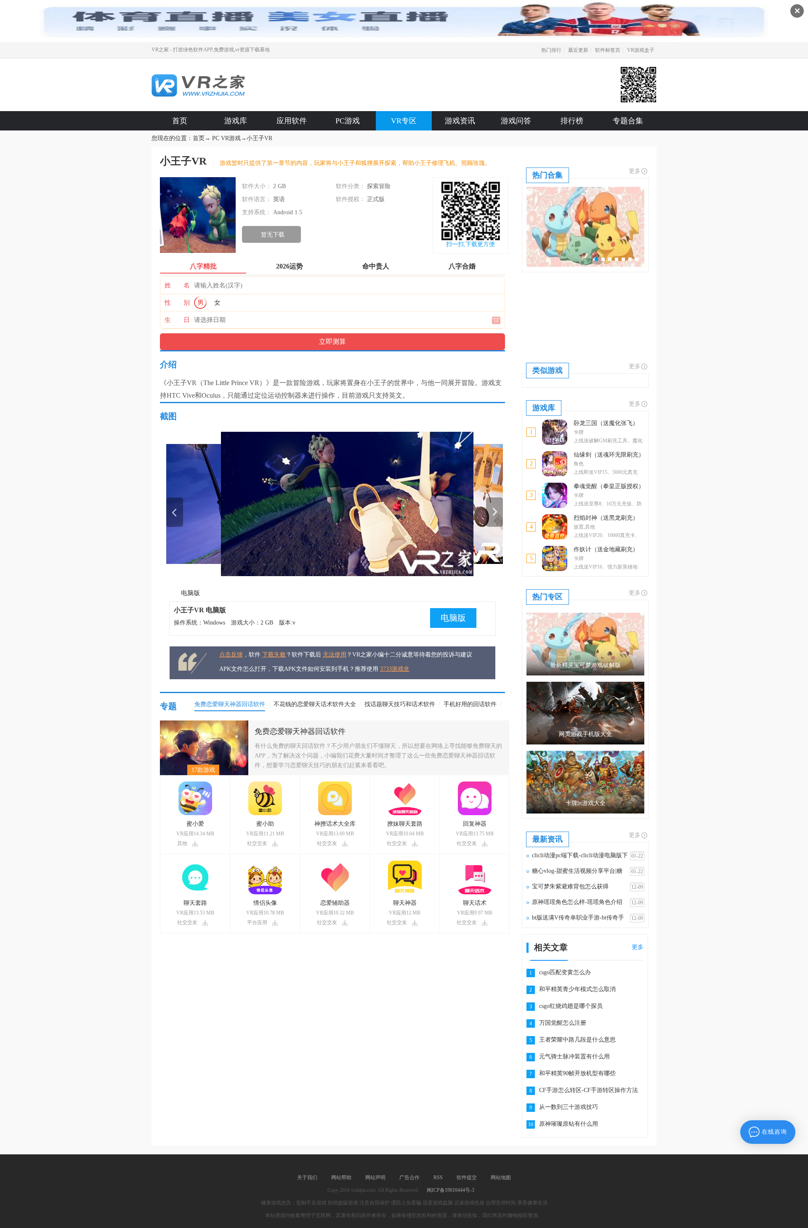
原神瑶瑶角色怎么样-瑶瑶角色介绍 (577, 902)
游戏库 (235, 121)
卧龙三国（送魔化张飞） (606, 423)
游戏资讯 (460, 121)
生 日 (177, 319)
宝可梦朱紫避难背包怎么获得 (570, 886)
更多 (635, 171)
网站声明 (375, 1177)
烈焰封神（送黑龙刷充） (606, 518)
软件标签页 (607, 50)
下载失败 (274, 654)
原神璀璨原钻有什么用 (568, 1124)
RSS (438, 1177)
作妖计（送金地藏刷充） (606, 549)
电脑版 (190, 593)
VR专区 (404, 121)
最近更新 (578, 50)
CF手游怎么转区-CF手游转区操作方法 (588, 1090)
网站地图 (501, 1177)
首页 (179, 121)
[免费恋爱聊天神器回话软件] (204, 723)
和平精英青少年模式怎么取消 (577, 989)
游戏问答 (516, 121)
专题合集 (628, 121)
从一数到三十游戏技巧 (568, 1107)
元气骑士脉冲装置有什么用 (574, 1056)
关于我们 (307, 1177)
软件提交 (467, 1177)
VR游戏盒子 (640, 50)
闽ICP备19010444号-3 (450, 1190)
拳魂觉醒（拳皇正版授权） (609, 486)
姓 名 (177, 285)
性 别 (177, 302)
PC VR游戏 (226, 138)
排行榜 (572, 121)
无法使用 (334, 654)
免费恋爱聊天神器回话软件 (300, 731)
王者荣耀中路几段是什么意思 (577, 1040)
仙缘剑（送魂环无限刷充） (609, 455)
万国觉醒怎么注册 (562, 1023)
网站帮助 (341, 1177)
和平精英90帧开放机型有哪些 (577, 1073)
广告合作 (409, 1177)
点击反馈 (231, 654)
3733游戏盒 (394, 669)
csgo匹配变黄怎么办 (565, 972)
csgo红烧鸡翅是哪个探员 (571, 1006)
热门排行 (551, 50)
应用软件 (291, 121)
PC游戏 (347, 121)
